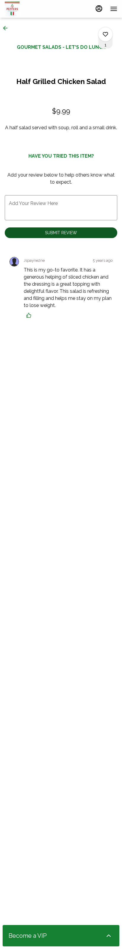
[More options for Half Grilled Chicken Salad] (105, 34)
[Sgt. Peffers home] (31, 8)
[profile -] (98, 8)
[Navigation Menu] (113, 9)
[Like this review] (30, 315)
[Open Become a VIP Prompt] (109, 936)
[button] (7, 28)
